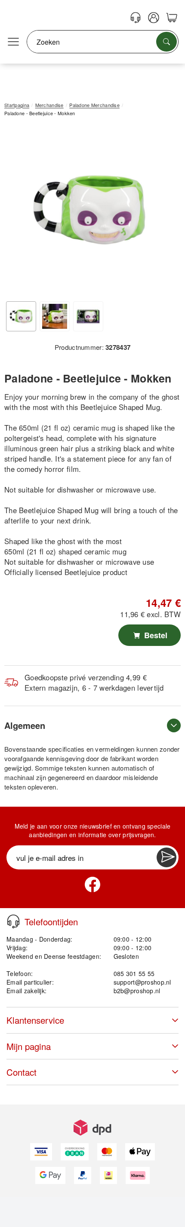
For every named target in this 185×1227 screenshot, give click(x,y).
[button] (89, 210)
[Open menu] (13, 42)
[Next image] (161, 211)
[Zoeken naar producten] (166, 42)
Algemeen (24, 725)
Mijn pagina (28, 1046)
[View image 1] (21, 316)
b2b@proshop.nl (137, 990)
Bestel (154, 635)
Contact (21, 1072)
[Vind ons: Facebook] (92, 884)
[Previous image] (17, 211)
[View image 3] (88, 316)
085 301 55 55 (134, 973)
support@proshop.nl (142, 982)
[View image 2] (55, 316)
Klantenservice (35, 1020)
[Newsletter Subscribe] (166, 857)
